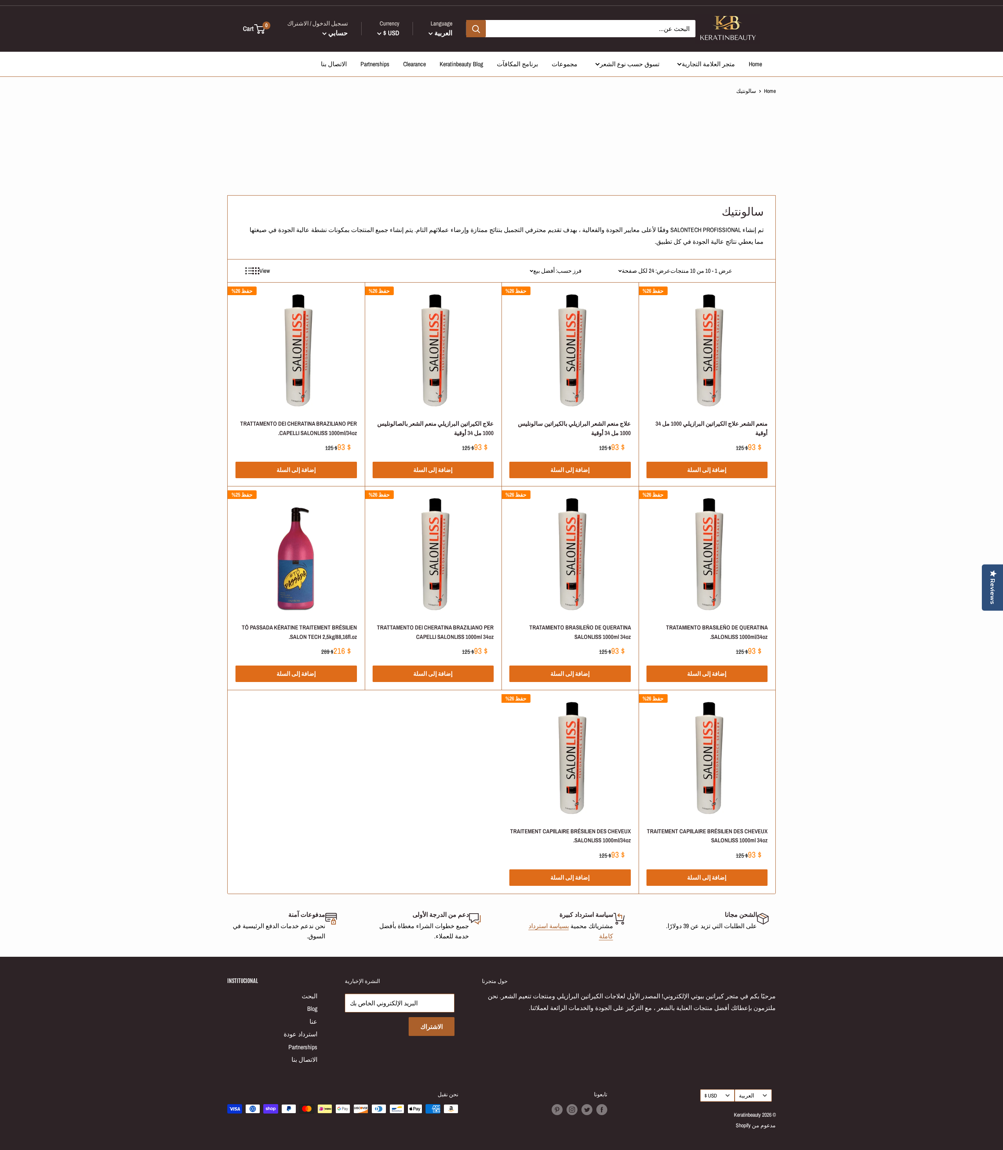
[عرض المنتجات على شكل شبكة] (255, 270)
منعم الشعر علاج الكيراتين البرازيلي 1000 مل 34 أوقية (711, 428)
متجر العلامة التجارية (708, 64)
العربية (746, 1095)
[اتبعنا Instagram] (572, 1109)
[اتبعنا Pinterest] (557, 1109)
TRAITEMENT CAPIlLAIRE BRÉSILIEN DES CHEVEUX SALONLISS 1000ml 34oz (707, 835)
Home (755, 64)
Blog (312, 1008)
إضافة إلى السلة (706, 470)
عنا (313, 1021)
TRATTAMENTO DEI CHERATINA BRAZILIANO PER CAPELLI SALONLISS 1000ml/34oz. (298, 428)
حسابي (337, 32)
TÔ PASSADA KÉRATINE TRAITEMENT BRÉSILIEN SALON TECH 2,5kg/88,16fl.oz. (299, 631)
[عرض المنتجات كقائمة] (248, 270)
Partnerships (374, 64)
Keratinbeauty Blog (461, 64)
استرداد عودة (300, 1034)
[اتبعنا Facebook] (601, 1109)
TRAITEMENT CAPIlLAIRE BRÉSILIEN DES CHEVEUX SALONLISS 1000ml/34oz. (570, 835)
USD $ (710, 1095)
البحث (309, 996)
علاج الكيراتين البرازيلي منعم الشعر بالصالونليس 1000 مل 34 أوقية (435, 428)
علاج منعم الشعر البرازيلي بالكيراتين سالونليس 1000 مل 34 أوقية (574, 428)
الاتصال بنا (334, 64)
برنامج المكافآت (517, 64)
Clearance (414, 64)
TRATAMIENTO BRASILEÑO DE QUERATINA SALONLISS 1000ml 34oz (580, 631)
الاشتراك (431, 1026)
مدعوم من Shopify (756, 1125)
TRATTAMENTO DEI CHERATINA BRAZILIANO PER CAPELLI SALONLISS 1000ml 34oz (435, 631)
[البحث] (476, 28)
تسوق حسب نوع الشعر (629, 64)
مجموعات (565, 64)
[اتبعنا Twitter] (586, 1109)
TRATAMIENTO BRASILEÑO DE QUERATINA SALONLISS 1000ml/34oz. (717, 631)
